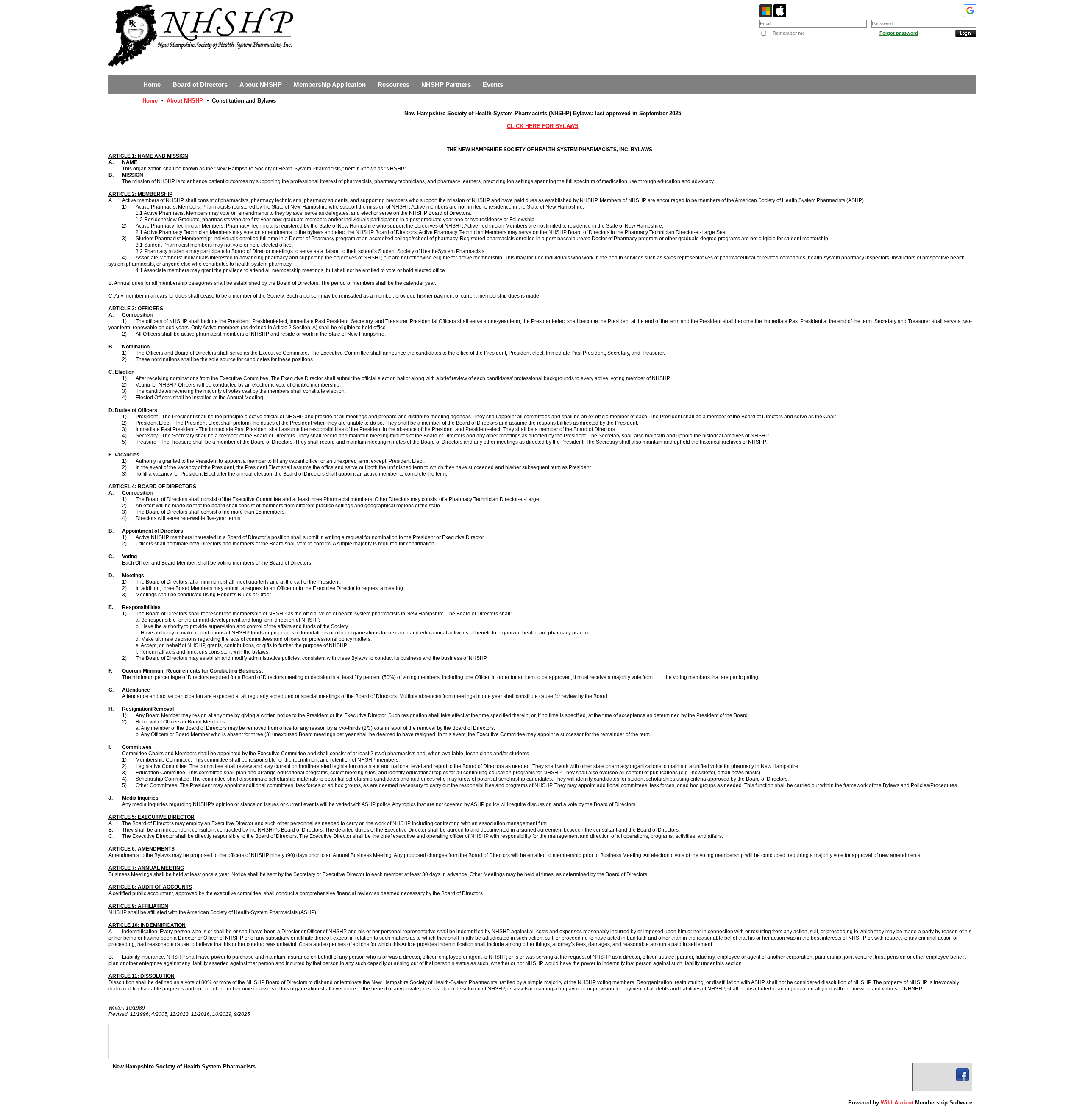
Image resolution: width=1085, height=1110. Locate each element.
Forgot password (898, 33)
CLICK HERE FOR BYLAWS (543, 126)
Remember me (789, 33)
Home (150, 100)
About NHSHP (185, 100)
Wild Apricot (897, 1102)
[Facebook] (962, 1074)
